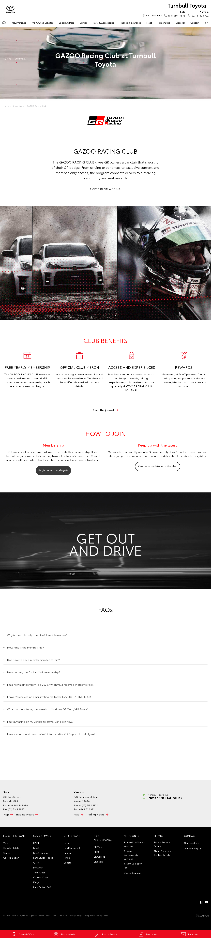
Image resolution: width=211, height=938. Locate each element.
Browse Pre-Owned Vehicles (134, 844)
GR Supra (98, 861)
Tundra (67, 852)
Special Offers (66, 22)
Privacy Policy (75, 915)
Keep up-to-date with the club (157, 466)
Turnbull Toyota (187, 5)
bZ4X (36, 847)
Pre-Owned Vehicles (42, 22)
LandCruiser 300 (42, 887)
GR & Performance (102, 837)
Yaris (5, 843)
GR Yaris (97, 846)
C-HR (36, 862)
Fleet (149, 22)
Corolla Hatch (11, 847)
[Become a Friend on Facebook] (201, 902)
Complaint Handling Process (97, 915)
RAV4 (36, 843)
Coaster (67, 862)
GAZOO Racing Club (36, 105)
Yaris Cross (39, 872)
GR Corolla (99, 856)
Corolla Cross (40, 877)
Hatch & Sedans (14, 835)
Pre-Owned (132, 835)
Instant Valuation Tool (133, 865)
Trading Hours (25, 814)
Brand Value (18, 105)
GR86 (96, 851)
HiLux (66, 843)
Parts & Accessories (103, 22)
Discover (180, 22)
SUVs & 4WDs (42, 835)
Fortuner (38, 867)
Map (6, 814)
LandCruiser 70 (71, 847)
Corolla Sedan (11, 857)
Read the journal (103, 410)
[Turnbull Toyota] (10, 10)
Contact (194, 22)
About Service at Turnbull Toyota (163, 853)
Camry (6, 852)
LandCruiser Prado (43, 857)
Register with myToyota (53, 470)
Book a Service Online (162, 844)
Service (83, 22)
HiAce (66, 857)
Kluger (36, 882)
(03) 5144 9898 (176, 13)
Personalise (164, 22)
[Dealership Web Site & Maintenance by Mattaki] (202, 916)
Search (206, 23)
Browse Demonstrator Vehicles (131, 855)
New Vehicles (19, 22)
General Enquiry (192, 848)
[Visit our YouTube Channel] (207, 902)
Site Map (63, 915)
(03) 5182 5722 (200, 13)
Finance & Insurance (130, 22)
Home (3, 22)
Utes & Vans (71, 835)
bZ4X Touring (40, 852)
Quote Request (132, 872)
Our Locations (154, 15)
